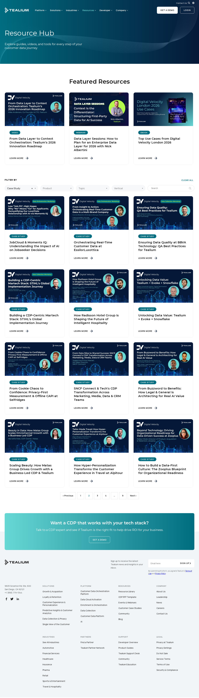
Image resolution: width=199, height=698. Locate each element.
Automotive (48, 647)
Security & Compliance (167, 670)
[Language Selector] (193, 3)
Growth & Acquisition (53, 591)
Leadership (161, 597)
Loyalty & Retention (52, 597)
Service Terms (163, 659)
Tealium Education (127, 664)
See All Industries (51, 642)
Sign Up (184, 563)
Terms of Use (163, 664)
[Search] (189, 3)
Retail (45, 675)
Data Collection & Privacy (54, 618)
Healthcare (48, 659)
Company (121, 10)
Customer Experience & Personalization (54, 604)
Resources (88, 10)
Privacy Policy (160, 573)
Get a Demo (167, 10)
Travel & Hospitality (52, 686)
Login (187, 10)
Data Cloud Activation (91, 599)
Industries (71, 10)
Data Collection (88, 610)
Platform (39, 10)
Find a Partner (87, 642)
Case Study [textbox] (13, 188)
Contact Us (181, 3)
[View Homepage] (17, 10)
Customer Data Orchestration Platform (95, 592)
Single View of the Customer (56, 624)
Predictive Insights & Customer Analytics (57, 612)
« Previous (68, 495)
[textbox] (57, 188)
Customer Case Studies (130, 608)
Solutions (55, 10)
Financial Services (51, 653)
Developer (105, 10)
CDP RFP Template (127, 597)
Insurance (47, 664)
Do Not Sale (162, 653)
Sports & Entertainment (54, 681)
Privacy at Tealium (165, 642)
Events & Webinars (127, 602)
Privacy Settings (164, 647)
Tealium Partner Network (92, 647)
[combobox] (21, 188)
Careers (160, 608)
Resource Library (126, 591)
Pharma (46, 670)
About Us (160, 591)
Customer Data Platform (92, 616)
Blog (120, 619)
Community (123, 613)
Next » (133, 495)
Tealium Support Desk (129, 653)
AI (81, 621)
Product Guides (125, 647)
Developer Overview (128, 642)
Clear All (187, 180)
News (159, 602)
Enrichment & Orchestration (94, 605)
